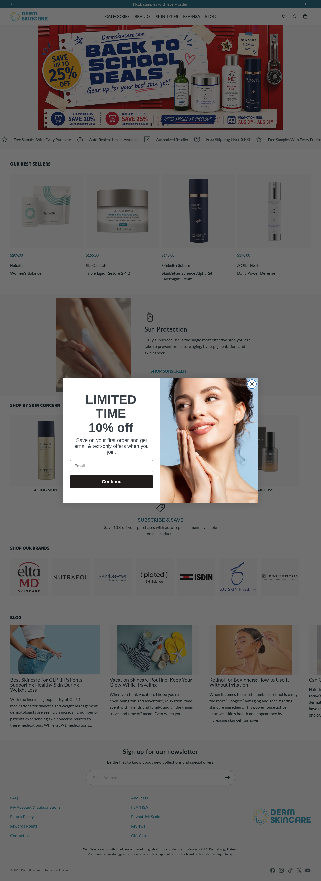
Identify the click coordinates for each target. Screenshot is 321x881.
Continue (111, 481)
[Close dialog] (252, 384)
